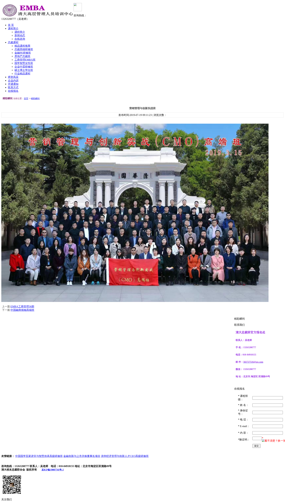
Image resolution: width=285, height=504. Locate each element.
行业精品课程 (22, 73)
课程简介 (13, 28)
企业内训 (13, 80)
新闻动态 (20, 35)
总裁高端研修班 (24, 49)
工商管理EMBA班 (25, 59)
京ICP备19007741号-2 (53, 470)
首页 (26, 98)
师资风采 (13, 77)
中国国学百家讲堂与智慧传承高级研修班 (39, 456)
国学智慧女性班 (24, 63)
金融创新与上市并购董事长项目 (81, 456)
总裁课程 (13, 42)
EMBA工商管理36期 (22, 306)
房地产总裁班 (22, 56)
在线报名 (13, 90)
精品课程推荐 (22, 45)
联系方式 (13, 87)
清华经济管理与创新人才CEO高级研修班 (125, 456)
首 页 (11, 25)
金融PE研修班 (23, 52)
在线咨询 (20, 38)
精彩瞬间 (35, 98)
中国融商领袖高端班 (22, 310)
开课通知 (13, 84)
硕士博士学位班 (24, 70)
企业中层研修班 (24, 66)
